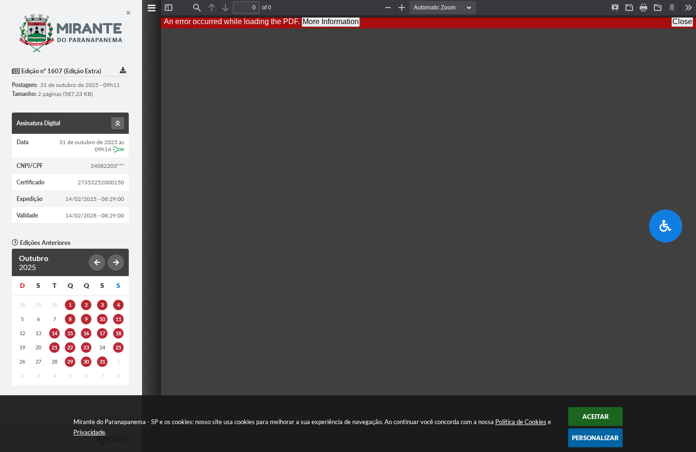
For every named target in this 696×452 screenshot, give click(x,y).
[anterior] (97, 262)
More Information (331, 21)
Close (682, 21)
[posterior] (115, 262)
